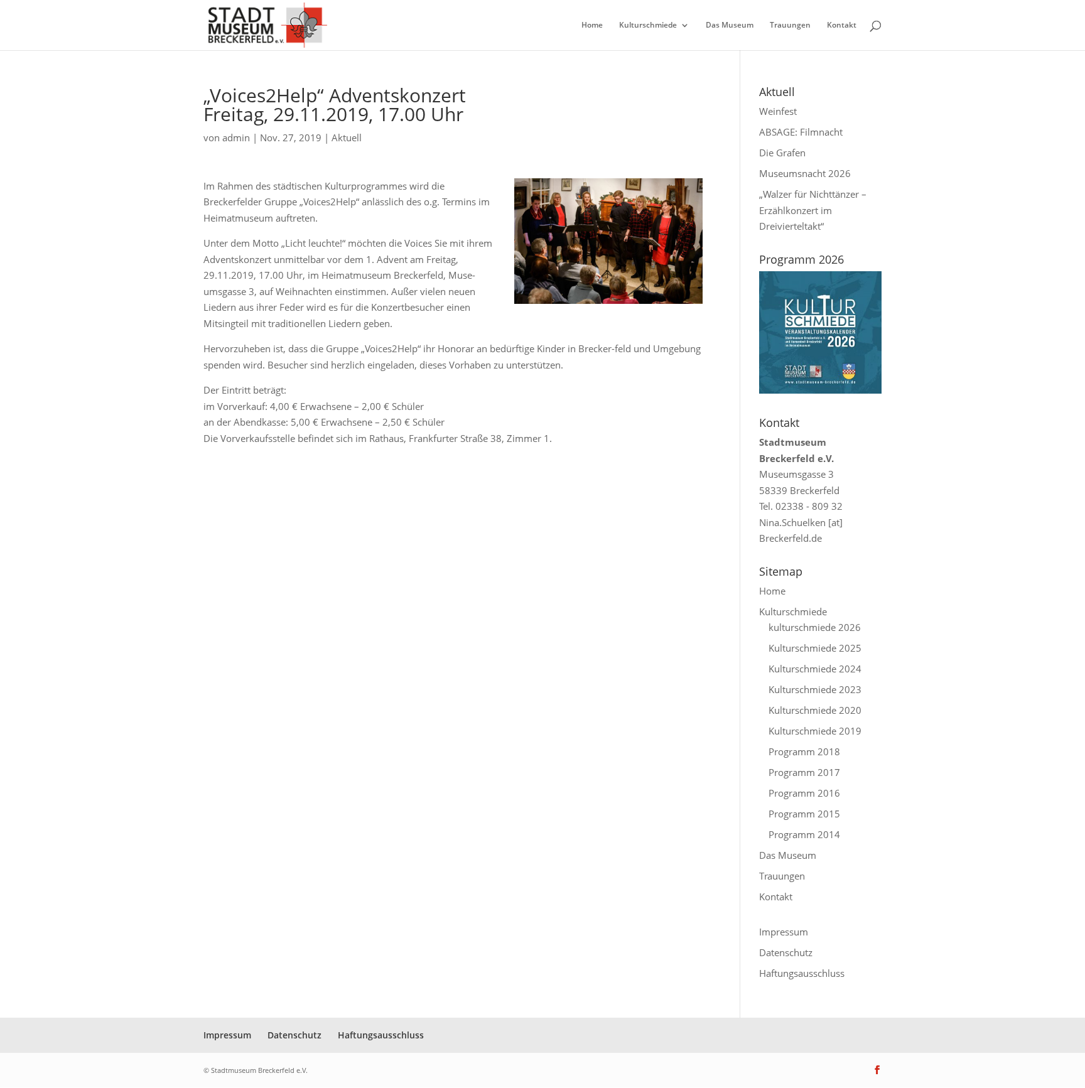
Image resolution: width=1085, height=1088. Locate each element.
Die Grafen (782, 152)
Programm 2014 (804, 834)
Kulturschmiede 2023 (815, 689)
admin (236, 137)
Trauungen (790, 25)
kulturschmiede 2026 (815, 627)
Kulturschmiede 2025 (815, 648)
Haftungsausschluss (802, 973)
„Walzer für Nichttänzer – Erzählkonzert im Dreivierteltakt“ (812, 210)
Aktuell (347, 137)
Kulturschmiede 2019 (815, 730)
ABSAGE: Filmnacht (801, 132)
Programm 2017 (804, 772)
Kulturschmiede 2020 (815, 710)
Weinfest (778, 111)
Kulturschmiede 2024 (815, 668)
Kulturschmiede (648, 25)
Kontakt (841, 25)
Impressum (783, 931)
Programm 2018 (804, 751)
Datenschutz (785, 952)
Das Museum (729, 25)
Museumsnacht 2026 (805, 173)
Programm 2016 (804, 793)
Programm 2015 (804, 813)
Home (592, 25)
